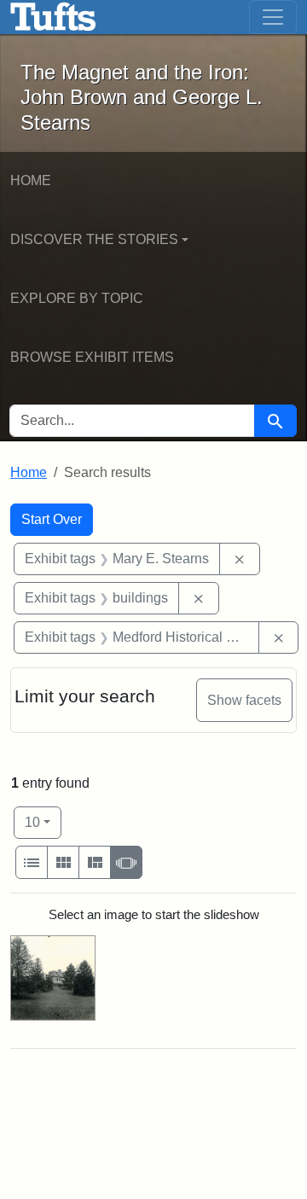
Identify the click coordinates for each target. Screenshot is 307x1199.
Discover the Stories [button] (94, 239)
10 (43, 821)
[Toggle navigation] (273, 17)
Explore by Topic (76, 298)
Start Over (51, 519)
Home (30, 180)
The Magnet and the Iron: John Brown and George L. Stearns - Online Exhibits (53, 17)
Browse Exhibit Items (92, 357)
